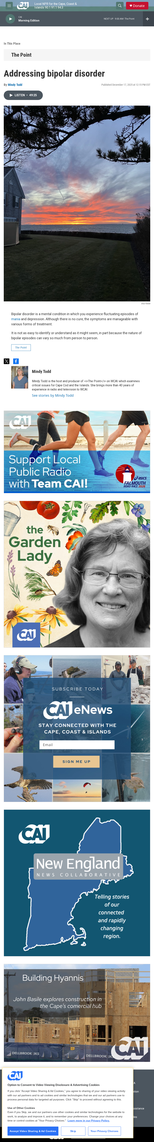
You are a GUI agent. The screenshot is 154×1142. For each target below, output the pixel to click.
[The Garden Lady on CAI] (77, 574)
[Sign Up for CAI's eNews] (77, 728)
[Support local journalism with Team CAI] (77, 452)
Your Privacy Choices (104, 1131)
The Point (21, 55)
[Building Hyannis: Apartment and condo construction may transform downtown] (77, 1013)
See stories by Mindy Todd (53, 395)
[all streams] (148, 18)
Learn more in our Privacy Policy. (89, 1120)
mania (15, 319)
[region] (67, 1102)
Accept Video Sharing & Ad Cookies (33, 1131)
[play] (10, 19)
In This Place (12, 43)
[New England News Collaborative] (77, 883)
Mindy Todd (15, 85)
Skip (73, 1131)
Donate (139, 6)
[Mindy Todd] (19, 377)
